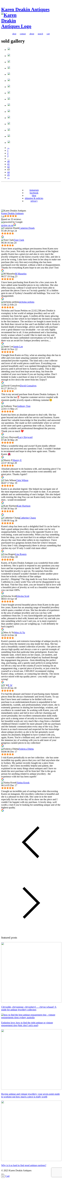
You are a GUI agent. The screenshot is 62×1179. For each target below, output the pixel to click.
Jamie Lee (18, 346)
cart (48, 34)
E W (10, 685)
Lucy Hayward (25, 437)
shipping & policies (34, 198)
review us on (7, 225)
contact (23, 34)
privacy (34, 201)
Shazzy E (17, 460)
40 (8, 161)
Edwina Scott (22, 596)
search (40, 34)
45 (8, 175)
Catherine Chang (28, 517)
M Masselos (20, 273)
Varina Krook (23, 782)
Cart (7, 1176)
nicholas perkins (26, 302)
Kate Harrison (23, 506)
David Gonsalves (28, 385)
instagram (34, 190)
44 (8, 172)
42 (8, 167)
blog (34, 195)
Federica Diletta (26, 749)
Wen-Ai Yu (19, 632)
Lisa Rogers (20, 554)
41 (8, 164)
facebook (34, 193)
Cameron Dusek (27, 228)
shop (14, 34)
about (31, 34)
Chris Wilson (22, 480)
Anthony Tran (23, 406)
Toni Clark (19, 240)
